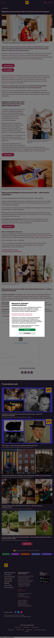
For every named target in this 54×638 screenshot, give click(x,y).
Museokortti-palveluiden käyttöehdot (22, 315)
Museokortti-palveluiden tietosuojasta (22, 313)
